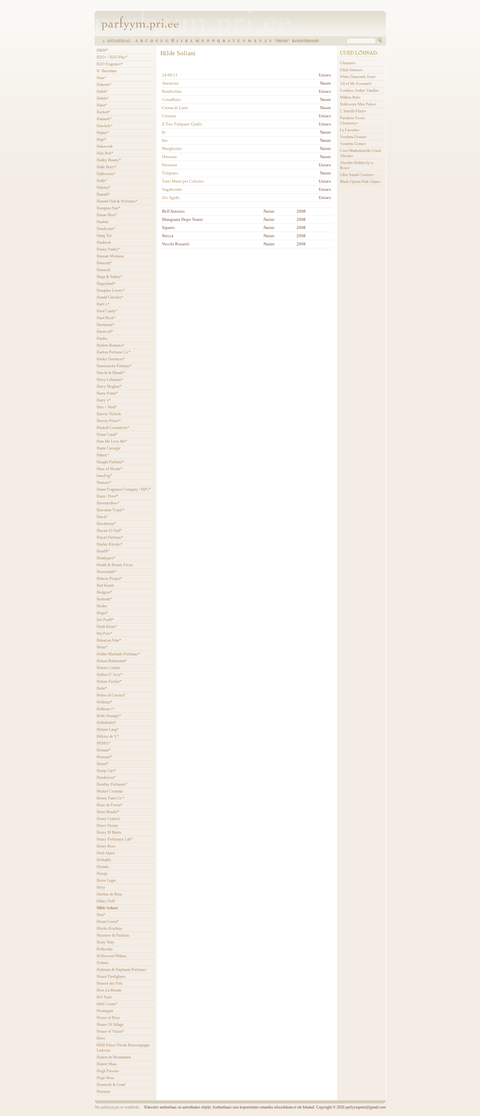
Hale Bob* (105, 153)
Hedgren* (104, 592)
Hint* (101, 914)
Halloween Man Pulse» (358, 104)
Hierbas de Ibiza (109, 894)
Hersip (102, 873)
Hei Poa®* (105, 619)
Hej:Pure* (104, 633)
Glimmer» (348, 63)
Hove (101, 1038)
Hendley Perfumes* (112, 784)
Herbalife (104, 860)
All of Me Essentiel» (356, 83)
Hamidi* (103, 194)
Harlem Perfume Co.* (114, 352)
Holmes (103, 962)
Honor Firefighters (111, 976)
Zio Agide (171, 197)
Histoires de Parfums (113, 935)
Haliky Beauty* (109, 160)
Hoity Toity (105, 942)
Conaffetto (171, 99)
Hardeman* (106, 324)
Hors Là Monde (109, 990)
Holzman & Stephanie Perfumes (121, 969)
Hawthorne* (106, 523)
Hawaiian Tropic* (110, 510)
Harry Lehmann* (110, 379)
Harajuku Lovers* (111, 290)
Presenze (169, 164)
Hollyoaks (105, 949)
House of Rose (108, 1017)
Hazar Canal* (107, 434)
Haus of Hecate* (109, 469)
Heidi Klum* (107, 626)
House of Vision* (110, 1031)
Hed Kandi (105, 585)
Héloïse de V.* (108, 736)
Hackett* (103, 112)
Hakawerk (105, 146)
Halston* (104, 187)
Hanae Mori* (107, 215)
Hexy (101, 887)
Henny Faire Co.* (110, 798)
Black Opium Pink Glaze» (360, 181)
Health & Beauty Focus (115, 565)
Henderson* (106, 777)
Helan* (102, 647)
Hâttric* (103, 455)
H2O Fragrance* (110, 64)
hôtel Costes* (107, 1004)
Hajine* (103, 132)
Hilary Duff (106, 901)
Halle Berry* (107, 167)
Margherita (172, 148)
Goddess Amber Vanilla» (359, 90)
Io (164, 132)
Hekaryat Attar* (109, 640)
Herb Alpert (106, 853)
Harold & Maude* (111, 372)
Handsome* (106, 228)
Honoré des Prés (109, 983)
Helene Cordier (108, 667)
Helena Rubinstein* (112, 661)
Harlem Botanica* (110, 345)
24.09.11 (170, 75)
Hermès (103, 866)
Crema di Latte (175, 107)
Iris (165, 140)
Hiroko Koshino (109, 928)
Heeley (102, 606)
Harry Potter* (107, 393)
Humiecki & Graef (111, 1084)
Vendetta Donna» (353, 137)
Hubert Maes (107, 1064)
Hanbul (102, 222)
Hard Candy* (107, 311)
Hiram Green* (108, 921)
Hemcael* (104, 757)
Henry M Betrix (109, 832)
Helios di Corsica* (111, 695)
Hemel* (103, 764)
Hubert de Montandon (114, 1057)
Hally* (102, 180)
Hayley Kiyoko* (109, 544)
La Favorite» (350, 130)
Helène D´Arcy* (109, 674)
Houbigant (105, 1011)
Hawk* (102, 517)
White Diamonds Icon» (358, 76)
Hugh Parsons (108, 1071)
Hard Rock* (106, 318)
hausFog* (104, 475)
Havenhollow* (108, 503)
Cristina (169, 115)
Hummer (103, 1091)
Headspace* (106, 558)
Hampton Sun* (108, 208)
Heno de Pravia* (109, 805)
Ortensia (169, 156)
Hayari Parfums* (110, 537)
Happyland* (106, 283)
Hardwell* (105, 331)
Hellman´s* (106, 709)
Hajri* (101, 139)
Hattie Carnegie (108, 448)
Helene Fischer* (109, 681)
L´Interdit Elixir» (353, 111)
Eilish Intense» (351, 70)
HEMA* (103, 743)
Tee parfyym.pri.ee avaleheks (117, 1107)
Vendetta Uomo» (353, 143)
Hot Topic (104, 997)
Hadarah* (104, 119)
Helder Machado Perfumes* (118, 654)
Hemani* (104, 750)
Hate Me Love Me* (112, 441)
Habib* (102, 91)
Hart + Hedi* (107, 407)
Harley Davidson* (111, 359)
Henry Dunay (107, 825)
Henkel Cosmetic (110, 791)
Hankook (104, 242)
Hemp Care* (106, 770)
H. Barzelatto (107, 71)
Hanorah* (104, 263)
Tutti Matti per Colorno (183, 181)
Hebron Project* (109, 578)
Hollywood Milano (111, 956)
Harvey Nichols (109, 414)
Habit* (102, 105)
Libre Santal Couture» (357, 174)
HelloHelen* (106, 722)
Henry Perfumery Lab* (115, 839)
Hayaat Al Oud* (109, 530)
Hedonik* (104, 599)
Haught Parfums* (110, 462)
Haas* (101, 77)
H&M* (102, 50)
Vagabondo (172, 189)
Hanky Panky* (108, 249)
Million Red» (350, 97)
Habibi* (103, 98)
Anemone (170, 83)
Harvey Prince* (109, 420)
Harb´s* (103, 304)
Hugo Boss (105, 1077)
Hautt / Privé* (107, 496)
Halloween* (106, 174)
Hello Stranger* (109, 716)
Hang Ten (104, 235)
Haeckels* (105, 125)
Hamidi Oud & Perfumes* (117, 201)
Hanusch (103, 270)
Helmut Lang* (108, 729)
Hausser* (104, 482)
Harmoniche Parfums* (114, 366)
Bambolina (172, 91)
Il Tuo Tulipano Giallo (182, 124)
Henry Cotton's (108, 818)
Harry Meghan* (109, 386)
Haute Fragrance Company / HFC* (124, 489)
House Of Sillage (110, 1024)
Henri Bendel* (108, 812)
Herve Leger (106, 880)
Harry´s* (104, 400)
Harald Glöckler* (110, 297)
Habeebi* (104, 84)
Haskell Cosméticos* (113, 427)
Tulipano (170, 173)
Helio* (102, 688)
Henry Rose (106, 846)
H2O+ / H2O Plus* (112, 57)
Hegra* (102, 613)
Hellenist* (104, 702)
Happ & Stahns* (109, 276)
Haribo (102, 338)
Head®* (103, 551)
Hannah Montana (110, 256)
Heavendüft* (107, 571)
